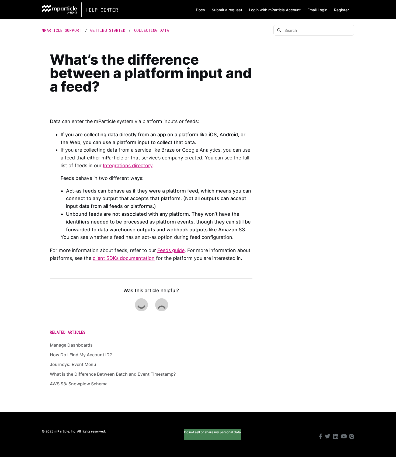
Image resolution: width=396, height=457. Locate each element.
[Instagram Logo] (351, 437)
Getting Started (107, 30)
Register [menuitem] (341, 10)
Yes (141, 304)
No (161, 304)
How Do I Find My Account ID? (81, 354)
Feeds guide (171, 250)
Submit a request (227, 10)
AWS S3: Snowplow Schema (78, 383)
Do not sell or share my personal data (212, 432)
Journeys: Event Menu (73, 364)
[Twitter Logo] (327, 437)
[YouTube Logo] (344, 437)
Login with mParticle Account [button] (275, 10)
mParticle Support (61, 30)
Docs (200, 10)
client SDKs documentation (124, 258)
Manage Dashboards (71, 345)
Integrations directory (127, 165)
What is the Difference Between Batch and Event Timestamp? (113, 374)
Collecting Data (151, 30)
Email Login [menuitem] (317, 10)
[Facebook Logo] (320, 437)
